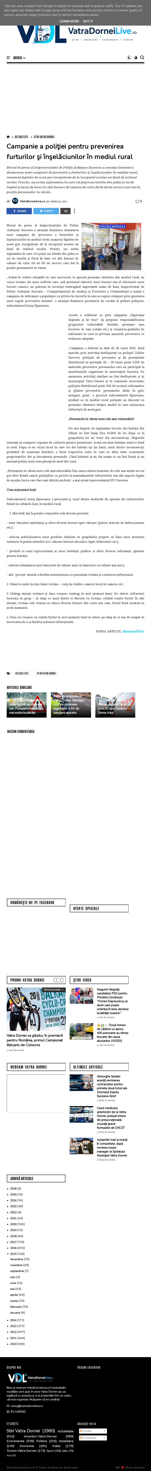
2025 (13, 1194)
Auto (9, 1455)
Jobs (64, 1451)
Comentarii (89, 1438)
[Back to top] (141, 1461)
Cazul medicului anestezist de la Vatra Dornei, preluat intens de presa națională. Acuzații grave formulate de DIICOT (111, 1118)
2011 (13, 1338)
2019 (13, 1230)
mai (12, 1289)
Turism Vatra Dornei (21, 1451)
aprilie (14, 1295)
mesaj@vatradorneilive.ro (26, 1406)
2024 (13, 1200)
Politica (41, 1441)
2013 (13, 1326)
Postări (86, 1431)
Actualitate (21, 136)
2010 (13, 1344)
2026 (13, 1188)
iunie (13, 1283)
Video (56, 1446)
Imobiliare (66, 1441)
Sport (50, 1451)
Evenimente (15, 1441)
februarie (16, 1307)
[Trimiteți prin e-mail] (65, 211)
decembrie (17, 1259)
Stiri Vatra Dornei (44, 136)
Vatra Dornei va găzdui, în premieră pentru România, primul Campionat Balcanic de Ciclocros (35, 1040)
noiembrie (16, 1265)
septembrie (17, 1271)
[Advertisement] (75, 98)
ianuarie (15, 1313)
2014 (13, 1320)
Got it (88, 21)
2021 (13, 1218)
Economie (27, 1446)
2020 (13, 1224)
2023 (13, 1206)
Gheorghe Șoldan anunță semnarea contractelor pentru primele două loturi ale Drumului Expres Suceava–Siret (112, 1086)
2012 (13, 1332)
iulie (13, 1277)
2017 (13, 1242)
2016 (13, 1248)
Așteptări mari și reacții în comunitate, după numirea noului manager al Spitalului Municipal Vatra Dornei (112, 1147)
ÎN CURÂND (18, 1412)
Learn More (69, 21)
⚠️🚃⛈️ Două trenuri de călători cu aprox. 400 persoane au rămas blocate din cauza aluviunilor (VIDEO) (112, 1033)
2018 (13, 1236)
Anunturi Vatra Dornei (40, 1436)
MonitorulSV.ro (133, 631)
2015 (13, 1254)
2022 (13, 1212)
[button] (19, 58)
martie (14, 1301)
